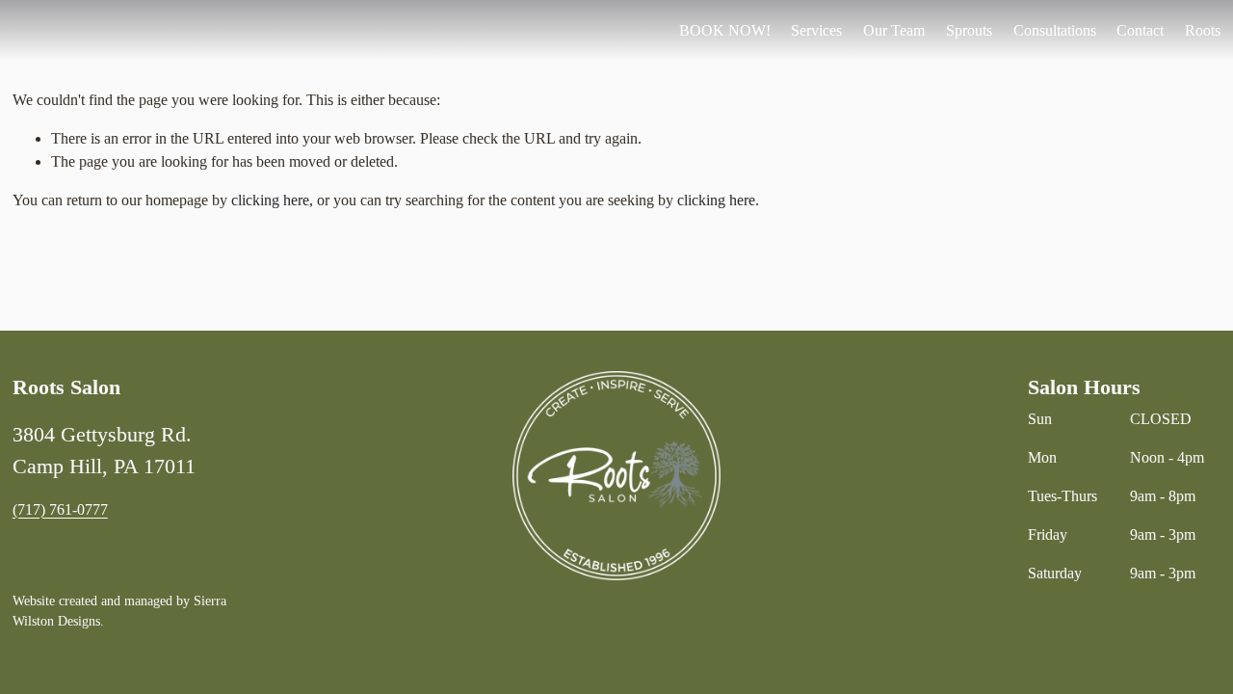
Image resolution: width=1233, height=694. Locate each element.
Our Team (894, 30)
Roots (1202, 30)
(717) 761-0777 (60, 509)
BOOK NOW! (725, 30)
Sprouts (969, 30)
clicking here (270, 200)
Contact (1140, 30)
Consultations (1054, 30)
